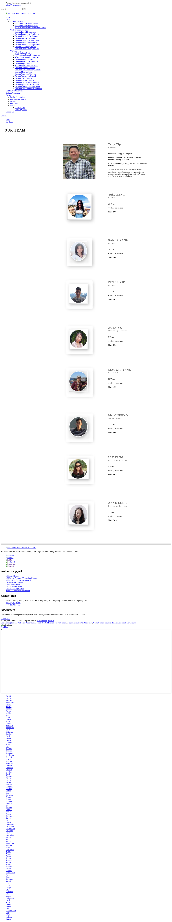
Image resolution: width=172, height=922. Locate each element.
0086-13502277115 (13, 605)
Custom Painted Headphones (25, 32)
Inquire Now (5, 619)
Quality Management (18, 99)
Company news (21, 110)
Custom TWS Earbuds (23, 78)
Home (8, 17)
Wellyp (8, 95)
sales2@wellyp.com (13, 5)
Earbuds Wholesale (13, 93)
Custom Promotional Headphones (27, 34)
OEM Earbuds (15, 51)
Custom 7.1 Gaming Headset (25, 47)
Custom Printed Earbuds (24, 59)
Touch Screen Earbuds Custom (26, 66)
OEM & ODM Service (14, 91)
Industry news (20, 108)
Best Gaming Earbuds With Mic (13, 623)
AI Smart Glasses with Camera (26, 24)
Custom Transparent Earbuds (25, 76)
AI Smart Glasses (16, 21)
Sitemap (51, 621)
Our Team (14, 103)
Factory (13, 101)
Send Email (5, 627)
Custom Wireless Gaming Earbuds (27, 87)
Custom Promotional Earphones (26, 61)
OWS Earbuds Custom (23, 53)
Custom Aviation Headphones (26, 42)
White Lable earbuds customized (27, 57)
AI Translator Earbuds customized (27, 55)
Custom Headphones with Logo (27, 40)
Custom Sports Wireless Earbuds (27, 84)
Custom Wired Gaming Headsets (27, 49)
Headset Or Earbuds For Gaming (124, 623)
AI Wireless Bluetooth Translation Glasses (30, 28)
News (12, 106)
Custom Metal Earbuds (23, 72)
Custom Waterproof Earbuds (25, 74)
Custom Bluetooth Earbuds (25, 68)
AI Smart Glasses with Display (26, 26)
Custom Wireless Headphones (26, 38)
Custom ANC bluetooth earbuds (27, 82)
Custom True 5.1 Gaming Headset (27, 45)
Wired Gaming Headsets (35, 623)
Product (8, 19)
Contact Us (10, 112)
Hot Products (42, 621)
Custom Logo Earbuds (23, 63)
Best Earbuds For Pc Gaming (55, 623)
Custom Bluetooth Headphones (26, 36)
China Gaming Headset (102, 623)
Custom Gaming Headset (19, 30)
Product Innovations (17, 97)
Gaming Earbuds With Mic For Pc (79, 623)
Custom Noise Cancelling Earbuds (27, 70)
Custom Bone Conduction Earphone (28, 89)
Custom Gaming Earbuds (24, 80)
